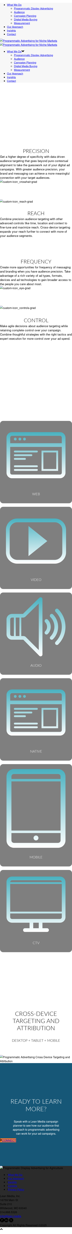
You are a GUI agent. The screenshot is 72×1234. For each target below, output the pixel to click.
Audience (19, 12)
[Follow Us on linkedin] (6, 1221)
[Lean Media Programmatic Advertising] (28, 43)
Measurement (22, 23)
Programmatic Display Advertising (33, 8)
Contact (11, 34)
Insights (11, 30)
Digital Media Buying (25, 19)
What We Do (14, 4)
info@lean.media (10, 1216)
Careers (12, 1185)
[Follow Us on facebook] (2, 1221)
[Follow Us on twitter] (10, 1221)
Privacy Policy (16, 1189)
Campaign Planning (25, 15)
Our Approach (15, 27)
